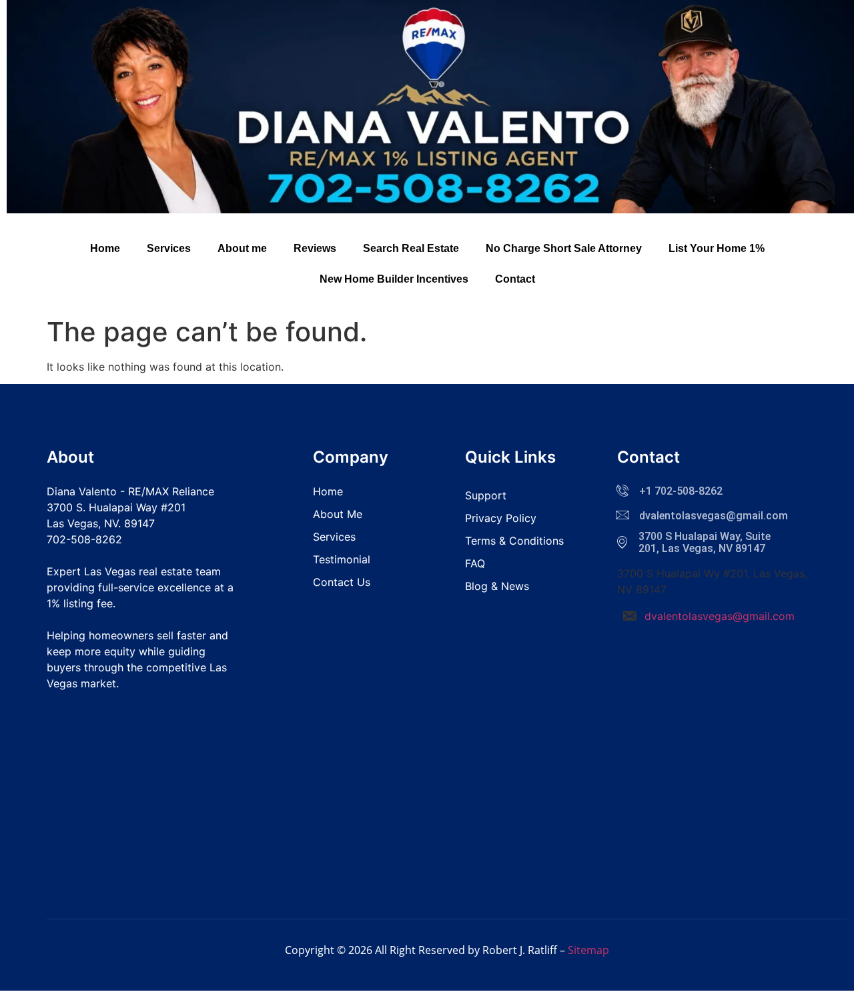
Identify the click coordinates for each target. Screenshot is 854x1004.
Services (169, 248)
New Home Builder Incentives (394, 279)
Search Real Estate (411, 248)
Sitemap (588, 950)
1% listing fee (80, 603)
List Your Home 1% (717, 248)
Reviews (315, 248)
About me (242, 248)
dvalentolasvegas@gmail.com (720, 616)
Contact (515, 279)
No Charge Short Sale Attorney (564, 248)
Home (105, 248)
